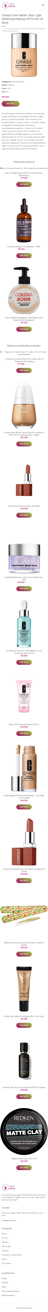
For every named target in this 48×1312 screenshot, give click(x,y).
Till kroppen (6, 1263)
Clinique (21, 82)
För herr (5, 1238)
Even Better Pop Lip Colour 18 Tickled (24, 506)
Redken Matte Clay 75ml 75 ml (24, 1158)
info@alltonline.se (9, 1220)
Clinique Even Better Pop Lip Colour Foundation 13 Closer (24, 870)
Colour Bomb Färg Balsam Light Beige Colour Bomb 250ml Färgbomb (24, 319)
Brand (14, 82)
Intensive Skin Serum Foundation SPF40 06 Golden (24, 1087)
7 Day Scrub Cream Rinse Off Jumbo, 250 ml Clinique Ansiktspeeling (24, 360)
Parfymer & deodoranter (12, 1255)
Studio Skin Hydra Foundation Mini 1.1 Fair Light (24, 1016)
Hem (3, 26)
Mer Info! (11, 104)
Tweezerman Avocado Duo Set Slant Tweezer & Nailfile (24, 944)
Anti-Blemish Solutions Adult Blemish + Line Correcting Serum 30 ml (24, 652)
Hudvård (5, 1251)
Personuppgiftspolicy (10, 1291)
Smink (4, 1259)
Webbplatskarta (8, 1295)
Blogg (4, 1278)
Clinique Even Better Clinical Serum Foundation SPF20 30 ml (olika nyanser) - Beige (24, 433)
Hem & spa (6, 1246)
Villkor (4, 1287)
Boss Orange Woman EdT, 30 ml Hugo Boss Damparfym (24, 174)
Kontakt (5, 1283)
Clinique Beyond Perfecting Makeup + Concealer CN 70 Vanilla (24, 796)
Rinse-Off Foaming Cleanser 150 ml (24, 724)
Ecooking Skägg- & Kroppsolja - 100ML (24, 246)
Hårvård (5, 1242)
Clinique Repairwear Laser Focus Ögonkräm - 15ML (24, 578)
